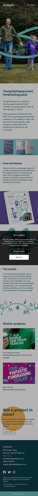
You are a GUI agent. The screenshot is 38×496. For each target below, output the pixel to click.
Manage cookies (19, 251)
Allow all (19, 257)
